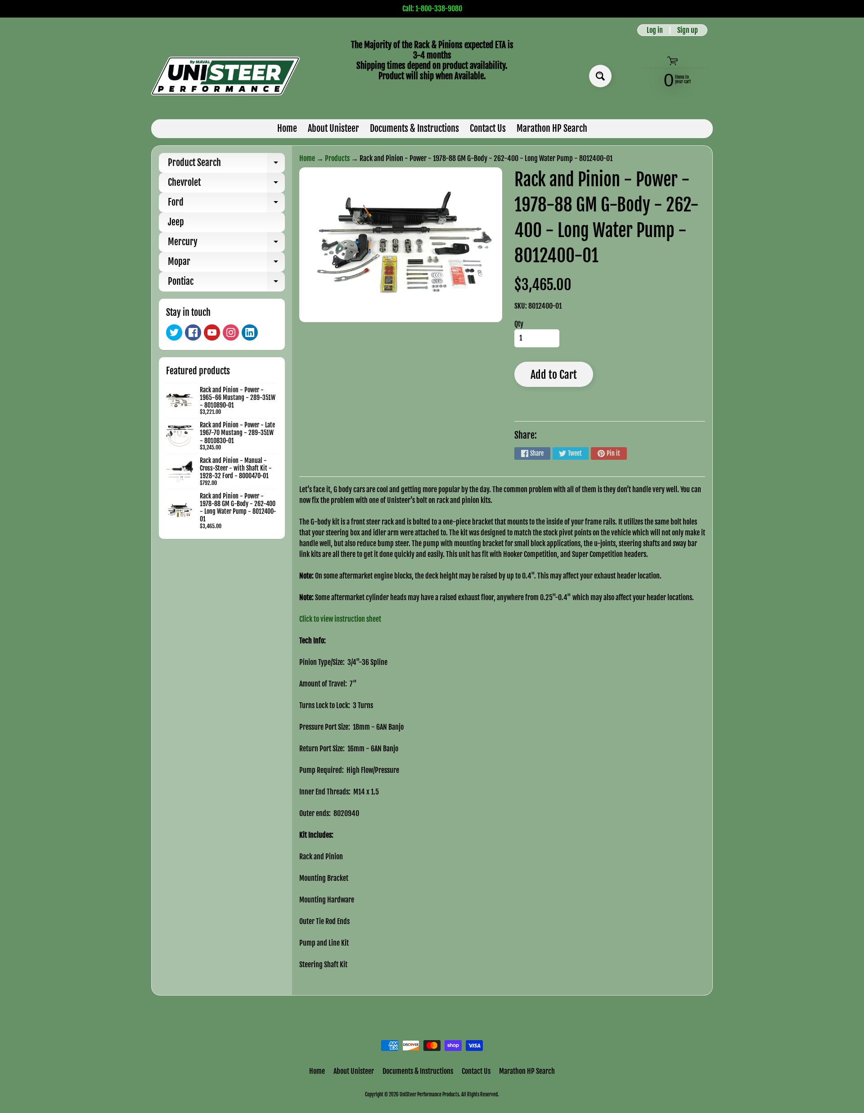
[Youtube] (212, 332)
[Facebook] (193, 332)
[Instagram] (231, 332)
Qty (518, 323)
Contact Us (488, 128)
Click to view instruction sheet (340, 619)
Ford (226, 204)
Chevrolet (226, 185)
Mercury (226, 244)
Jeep (176, 222)
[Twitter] (174, 332)
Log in (655, 30)
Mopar (226, 264)
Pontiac (226, 284)
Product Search (226, 165)
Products (337, 158)
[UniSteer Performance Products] (225, 76)
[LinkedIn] (250, 332)
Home (287, 128)
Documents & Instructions (414, 128)
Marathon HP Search (552, 128)
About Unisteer (333, 128)
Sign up (687, 30)
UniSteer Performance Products (429, 1094)
